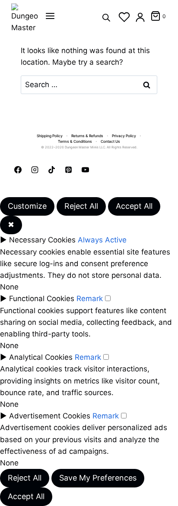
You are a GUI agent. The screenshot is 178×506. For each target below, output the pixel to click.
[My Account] (140, 17)
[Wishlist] (124, 17)
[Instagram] (34, 169)
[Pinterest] (68, 169)
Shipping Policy (50, 136)
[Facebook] (17, 169)
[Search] (106, 17)
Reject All (81, 206)
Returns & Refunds (87, 136)
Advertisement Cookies (49, 416)
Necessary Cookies (42, 240)
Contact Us (110, 141)
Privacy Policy (124, 136)
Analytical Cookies (41, 357)
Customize (27, 206)
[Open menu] (50, 16)
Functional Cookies (41, 298)
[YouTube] (85, 169)
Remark (89, 298)
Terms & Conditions (75, 141)
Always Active (102, 240)
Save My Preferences (98, 477)
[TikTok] (51, 169)
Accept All (134, 206)
